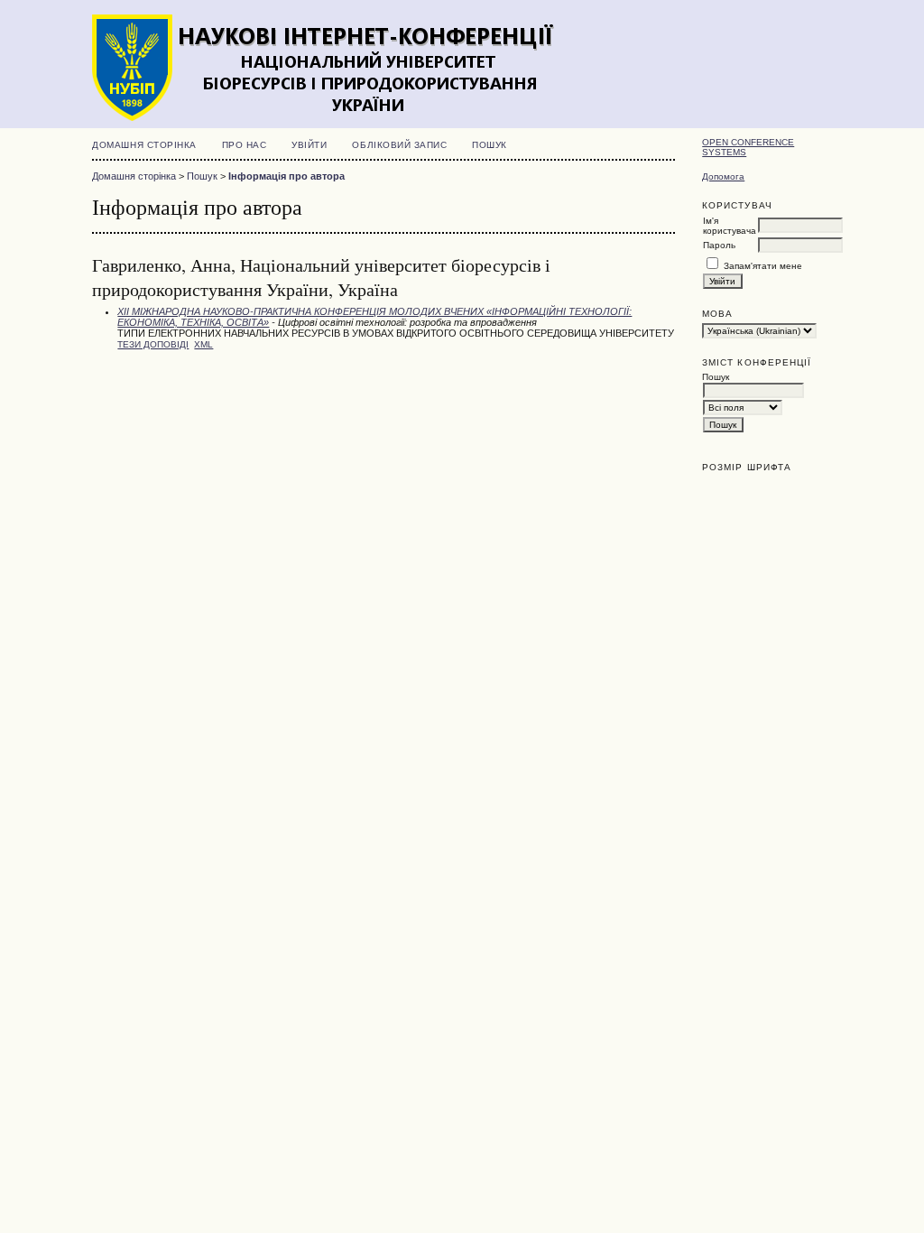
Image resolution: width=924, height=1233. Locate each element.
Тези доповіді (153, 344)
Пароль (719, 245)
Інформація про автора (286, 176)
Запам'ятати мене (763, 266)
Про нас (244, 145)
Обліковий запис (399, 145)
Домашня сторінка (144, 145)
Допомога (723, 176)
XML (203, 344)
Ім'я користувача (729, 226)
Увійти (309, 145)
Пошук (489, 145)
